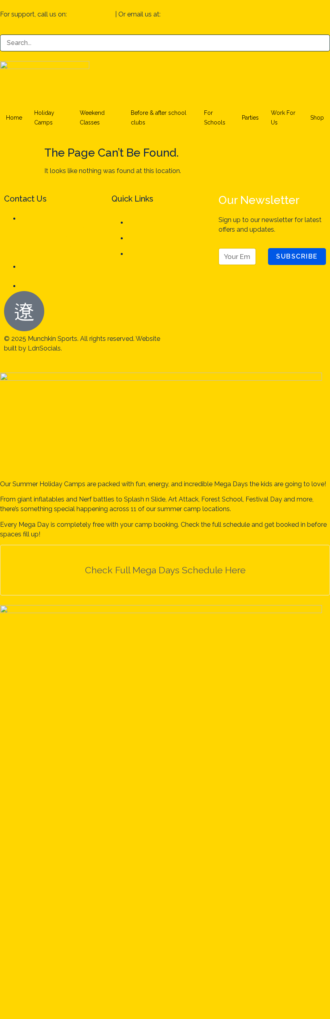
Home (14, 117)
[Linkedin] (218, 344)
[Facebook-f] (175, 344)
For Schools (214, 118)
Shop (317, 117)
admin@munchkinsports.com (205, 14)
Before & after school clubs (158, 118)
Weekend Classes (92, 118)
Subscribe (297, 256)
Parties (250, 117)
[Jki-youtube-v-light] (262, 344)
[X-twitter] (240, 344)
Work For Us (283, 118)
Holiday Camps (44, 118)
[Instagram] (197, 344)
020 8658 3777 (90, 14)
